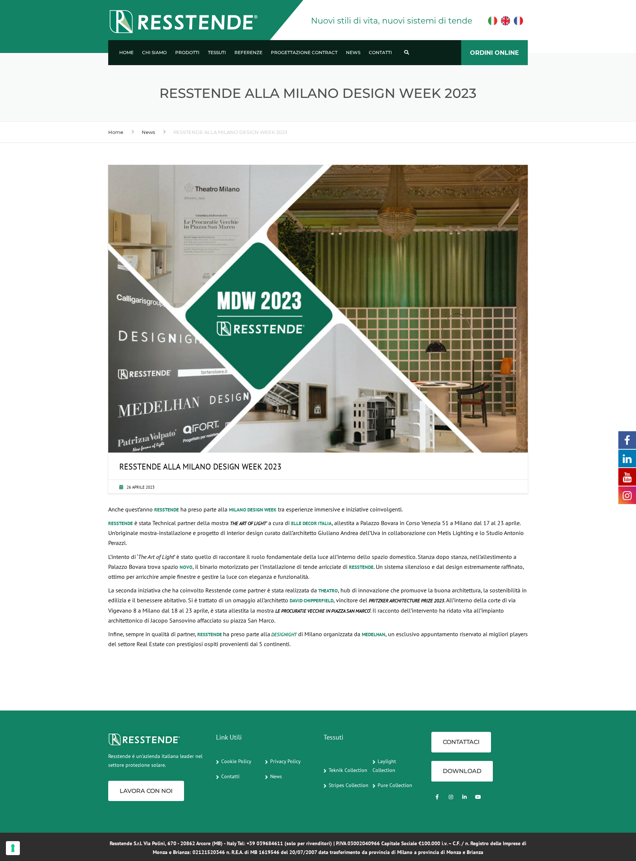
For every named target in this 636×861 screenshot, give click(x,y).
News (353, 52)
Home (126, 52)
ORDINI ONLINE (494, 52)
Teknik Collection (348, 770)
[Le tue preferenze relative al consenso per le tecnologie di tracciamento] (13, 848)
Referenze (248, 52)
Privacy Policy (285, 761)
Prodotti (187, 52)
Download (462, 771)
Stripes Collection (348, 785)
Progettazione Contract (304, 52)
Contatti (380, 52)
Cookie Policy (236, 761)
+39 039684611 (265, 843)
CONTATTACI (461, 741)
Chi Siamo (154, 52)
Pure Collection (395, 785)
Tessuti (217, 52)
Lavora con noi (146, 790)
